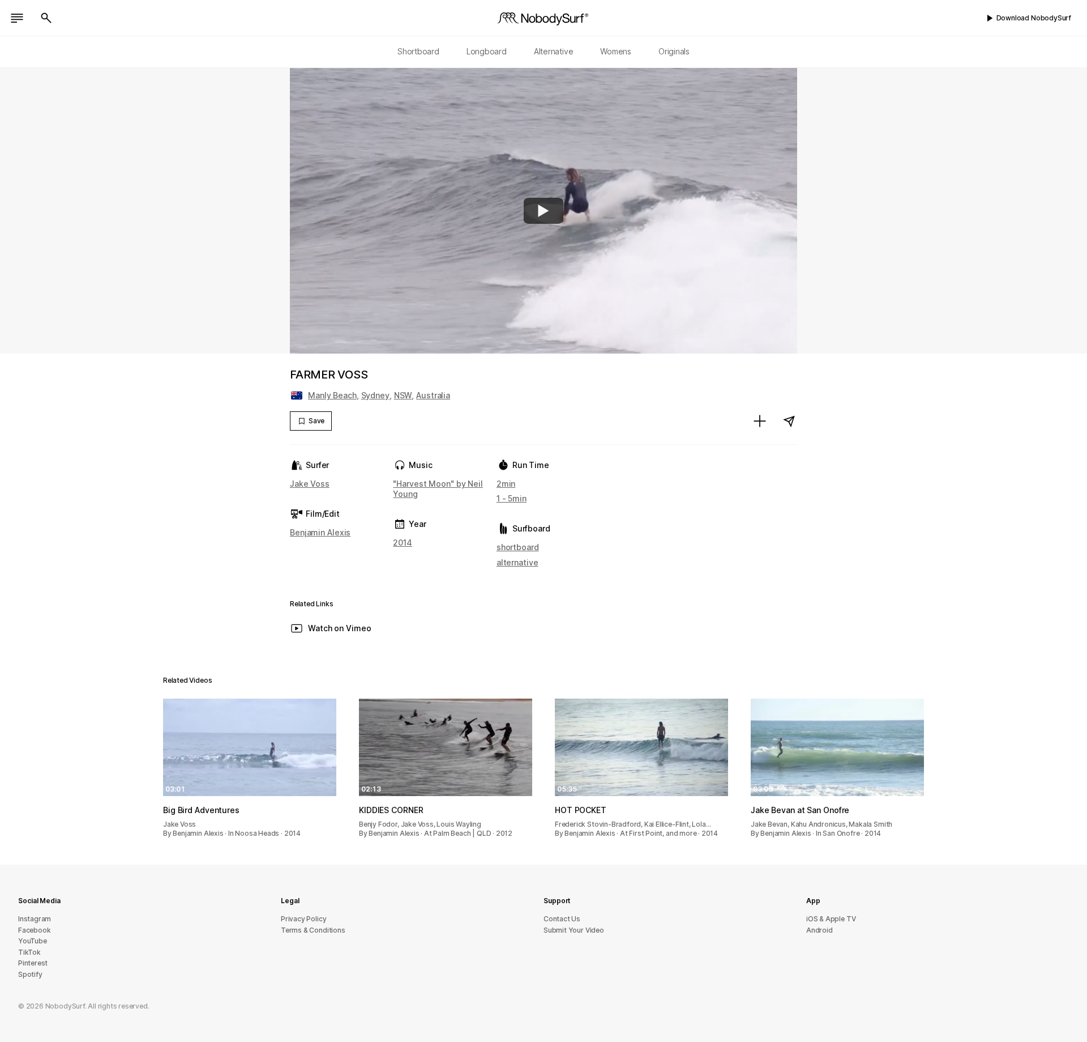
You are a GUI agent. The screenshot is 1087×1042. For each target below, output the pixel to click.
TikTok (29, 952)
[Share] (789, 421)
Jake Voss (309, 483)
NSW (403, 395)
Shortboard (418, 51)
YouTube (32, 941)
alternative (517, 562)
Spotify (30, 974)
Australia (433, 395)
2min (506, 483)
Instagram (34, 919)
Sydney (375, 395)
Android (819, 930)
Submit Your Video (574, 930)
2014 (402, 542)
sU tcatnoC (562, 919)
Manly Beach (332, 395)
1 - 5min (512, 498)
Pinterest (33, 963)
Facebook (34, 930)
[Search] (46, 18)
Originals (674, 51)
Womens (615, 51)
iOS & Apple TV (830, 919)
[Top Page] (543, 18)
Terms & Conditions (313, 930)
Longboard (487, 51)
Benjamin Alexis (320, 532)
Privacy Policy (303, 919)
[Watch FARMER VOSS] (543, 211)
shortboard (518, 547)
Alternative (554, 51)
